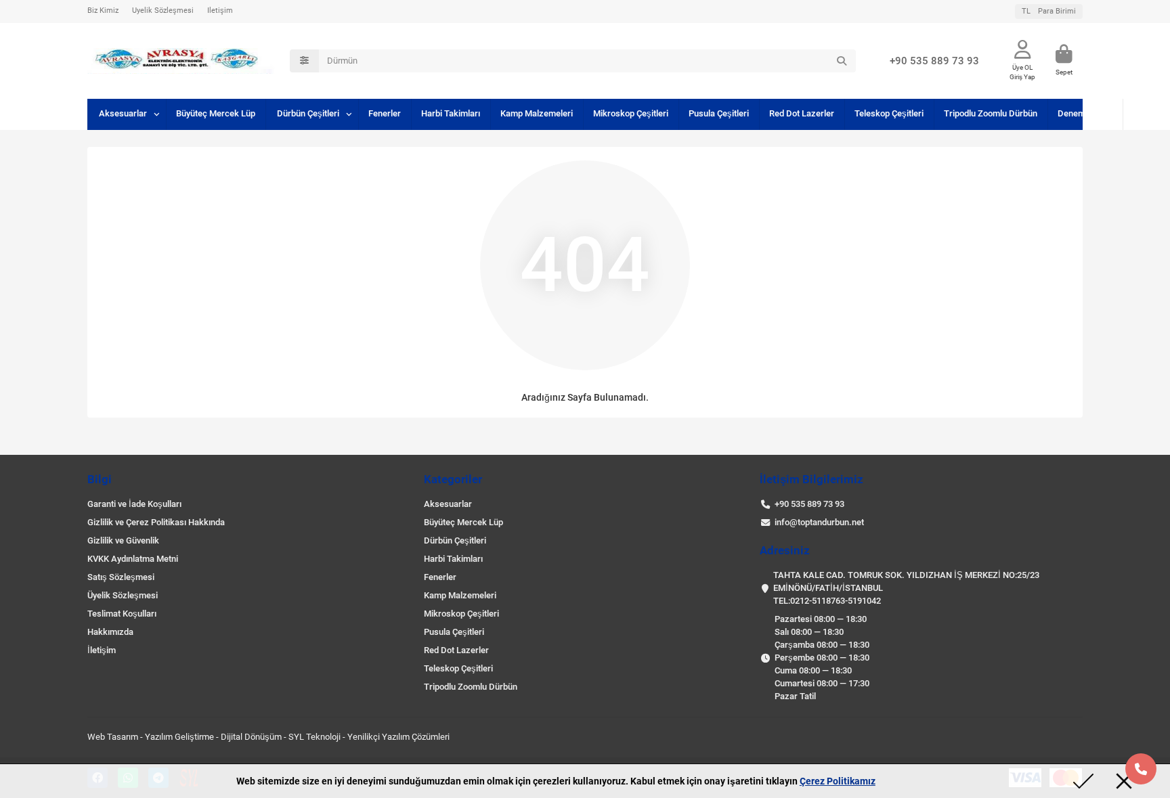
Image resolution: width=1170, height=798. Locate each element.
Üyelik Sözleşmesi (163, 10)
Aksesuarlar (123, 113)
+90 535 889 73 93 (934, 61)
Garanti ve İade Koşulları (134, 504)
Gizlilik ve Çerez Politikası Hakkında (156, 522)
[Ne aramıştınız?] (841, 61)
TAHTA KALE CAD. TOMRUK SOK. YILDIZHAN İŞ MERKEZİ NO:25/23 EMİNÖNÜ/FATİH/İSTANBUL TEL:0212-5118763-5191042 (906, 588)
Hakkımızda (110, 632)
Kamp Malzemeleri (536, 113)
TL (1049, 11)
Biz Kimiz (102, 10)
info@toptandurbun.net (819, 522)
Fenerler (384, 113)
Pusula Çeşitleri (719, 113)
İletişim (220, 10)
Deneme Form (1085, 113)
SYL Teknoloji (314, 737)
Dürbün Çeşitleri (308, 113)
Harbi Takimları (450, 113)
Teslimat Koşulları (121, 613)
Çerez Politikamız (837, 781)
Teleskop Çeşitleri (889, 113)
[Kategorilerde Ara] (304, 60)
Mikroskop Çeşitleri (630, 113)
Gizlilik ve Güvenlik (123, 540)
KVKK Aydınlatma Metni (132, 559)
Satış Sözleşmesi (120, 577)
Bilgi (99, 479)
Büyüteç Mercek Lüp (215, 113)
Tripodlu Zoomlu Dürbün (990, 113)
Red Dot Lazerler (801, 113)
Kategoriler (453, 479)
